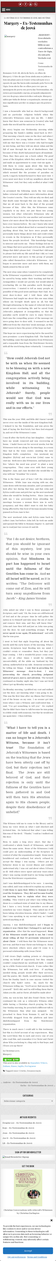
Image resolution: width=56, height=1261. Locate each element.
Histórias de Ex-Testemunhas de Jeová (22, 18)
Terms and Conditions (37, 1257)
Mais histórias (44, 18)
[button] (51, 1220)
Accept (28, 1250)
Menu (8, 9)
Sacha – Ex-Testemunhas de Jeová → (37, 1085)
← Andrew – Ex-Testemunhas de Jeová (19, 1082)
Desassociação (34, 1071)
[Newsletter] (16, 1157)
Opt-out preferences (16, 1257)
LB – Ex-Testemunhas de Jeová (17, 1143)
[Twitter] (20, 4)
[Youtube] (31, 4)
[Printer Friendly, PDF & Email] (11, 1059)
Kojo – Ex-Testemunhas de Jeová (18, 1128)
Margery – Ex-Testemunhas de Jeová (28, 25)
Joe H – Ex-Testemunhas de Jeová (19, 1138)
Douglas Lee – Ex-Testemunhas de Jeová (22, 1123)
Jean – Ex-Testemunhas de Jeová (18, 1133)
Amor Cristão (19, 1071)
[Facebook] (25, 4)
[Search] (36, 4)
